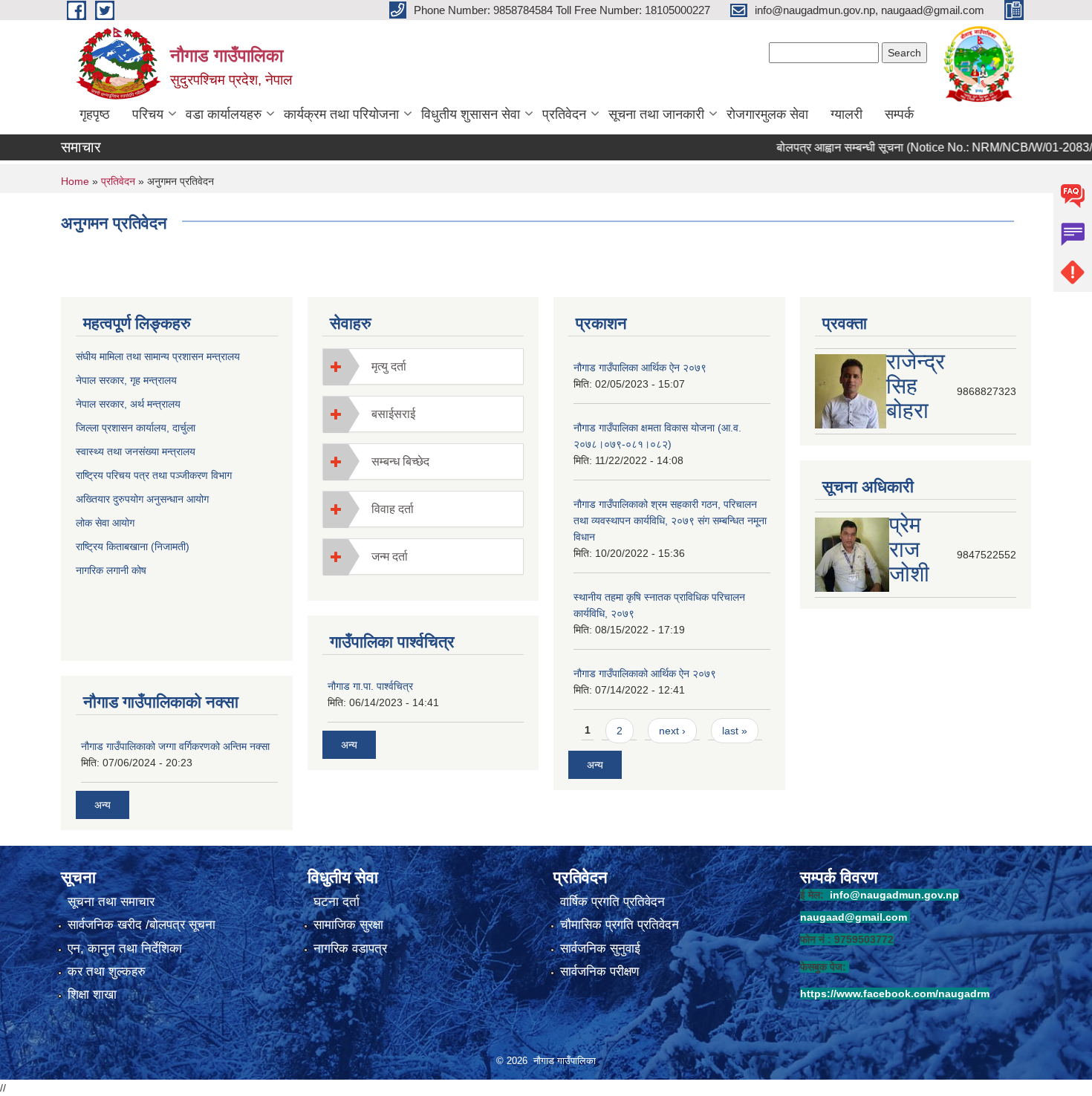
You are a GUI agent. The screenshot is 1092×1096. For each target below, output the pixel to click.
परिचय (147, 114)
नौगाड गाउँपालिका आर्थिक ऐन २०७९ (639, 368)
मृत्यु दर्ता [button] (388, 366)
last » (734, 731)
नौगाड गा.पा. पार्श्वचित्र (370, 686)
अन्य (102, 805)
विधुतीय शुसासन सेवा (470, 114)
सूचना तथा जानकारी (656, 114)
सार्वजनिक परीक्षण (599, 972)
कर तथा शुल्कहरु (107, 972)
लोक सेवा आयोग (106, 523)
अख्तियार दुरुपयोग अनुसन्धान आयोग (142, 499)
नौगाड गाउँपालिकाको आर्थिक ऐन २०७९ (644, 673)
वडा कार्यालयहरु (223, 114)
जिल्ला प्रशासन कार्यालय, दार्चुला (135, 428)
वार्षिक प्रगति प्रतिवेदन (612, 902)
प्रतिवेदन (564, 114)
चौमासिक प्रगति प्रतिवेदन (619, 925)
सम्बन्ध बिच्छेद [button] (400, 461)
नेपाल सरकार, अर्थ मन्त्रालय (128, 404)
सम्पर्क (899, 114)
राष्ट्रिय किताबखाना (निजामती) (132, 546)
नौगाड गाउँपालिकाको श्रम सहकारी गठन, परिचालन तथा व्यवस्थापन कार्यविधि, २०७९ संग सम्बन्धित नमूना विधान (670, 520)
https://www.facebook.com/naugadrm (894, 993)
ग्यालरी (846, 114)
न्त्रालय (163, 380)
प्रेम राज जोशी (909, 549)
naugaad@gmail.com (853, 917)
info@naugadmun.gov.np (894, 895)
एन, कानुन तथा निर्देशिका (125, 949)
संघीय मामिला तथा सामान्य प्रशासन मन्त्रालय (158, 356)
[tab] (423, 366)
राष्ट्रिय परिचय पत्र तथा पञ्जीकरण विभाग (154, 475)
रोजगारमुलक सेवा (767, 114)
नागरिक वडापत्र (350, 949)
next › (672, 731)
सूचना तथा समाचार (111, 902)
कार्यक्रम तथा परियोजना (341, 114)
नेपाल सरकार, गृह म (112, 380)
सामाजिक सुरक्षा (348, 925)
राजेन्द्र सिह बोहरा (915, 386)
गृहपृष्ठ (94, 114)
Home (75, 181)
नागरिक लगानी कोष (112, 570)
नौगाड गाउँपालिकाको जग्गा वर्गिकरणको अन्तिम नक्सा (175, 746)
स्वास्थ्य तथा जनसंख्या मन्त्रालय (135, 451)
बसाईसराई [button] (393, 414)
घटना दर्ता (336, 902)
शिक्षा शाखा (92, 995)
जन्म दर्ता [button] (389, 556)
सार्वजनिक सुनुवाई (600, 949)
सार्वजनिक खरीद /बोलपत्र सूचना (141, 925)
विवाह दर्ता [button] (392, 509)
